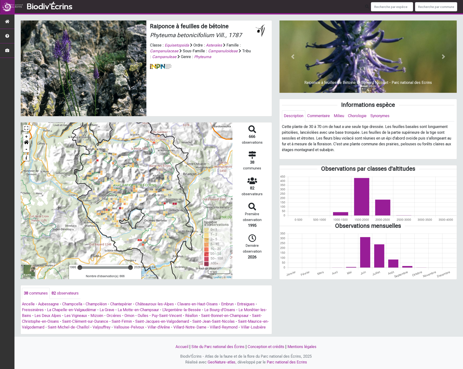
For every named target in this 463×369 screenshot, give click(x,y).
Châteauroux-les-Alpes (154, 304)
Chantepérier (121, 304)
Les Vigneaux (75, 315)
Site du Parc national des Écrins (218, 346)
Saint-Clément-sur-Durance (85, 321)
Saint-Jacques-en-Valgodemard (162, 321)
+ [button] (26, 136)
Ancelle (28, 304)
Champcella (72, 304)
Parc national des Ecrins (287, 362)
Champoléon (96, 304)
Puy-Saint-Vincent (167, 315)
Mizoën (96, 315)
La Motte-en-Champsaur (138, 310)
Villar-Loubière (253, 327)
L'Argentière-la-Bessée (181, 310)
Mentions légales (301, 346)
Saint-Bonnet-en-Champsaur (225, 315)
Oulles (143, 315)
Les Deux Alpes (47, 315)
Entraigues (246, 304)
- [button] (26, 149)
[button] (26, 143)
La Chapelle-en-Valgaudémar (71, 310)
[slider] (79, 267)
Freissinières (33, 310)
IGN (228, 277)
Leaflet (218, 277)
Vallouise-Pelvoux (129, 327)
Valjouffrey (101, 327)
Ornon (129, 315)
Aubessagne (48, 304)
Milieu (339, 116)
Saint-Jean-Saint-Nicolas (213, 321)
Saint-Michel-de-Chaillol (68, 327)
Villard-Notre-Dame (189, 327)
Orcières (114, 315)
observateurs (65, 293)
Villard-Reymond (224, 327)
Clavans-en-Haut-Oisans (197, 304)
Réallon (191, 315)
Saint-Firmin (122, 321)
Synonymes (379, 116)
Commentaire (318, 116)
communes (36, 293)
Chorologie (357, 116)
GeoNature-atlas (221, 362)
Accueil (182, 346)
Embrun (227, 304)
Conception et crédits (266, 346)
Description (293, 116)
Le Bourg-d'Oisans (219, 310)
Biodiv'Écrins (49, 7)
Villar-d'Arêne (159, 327)
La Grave (107, 310)
